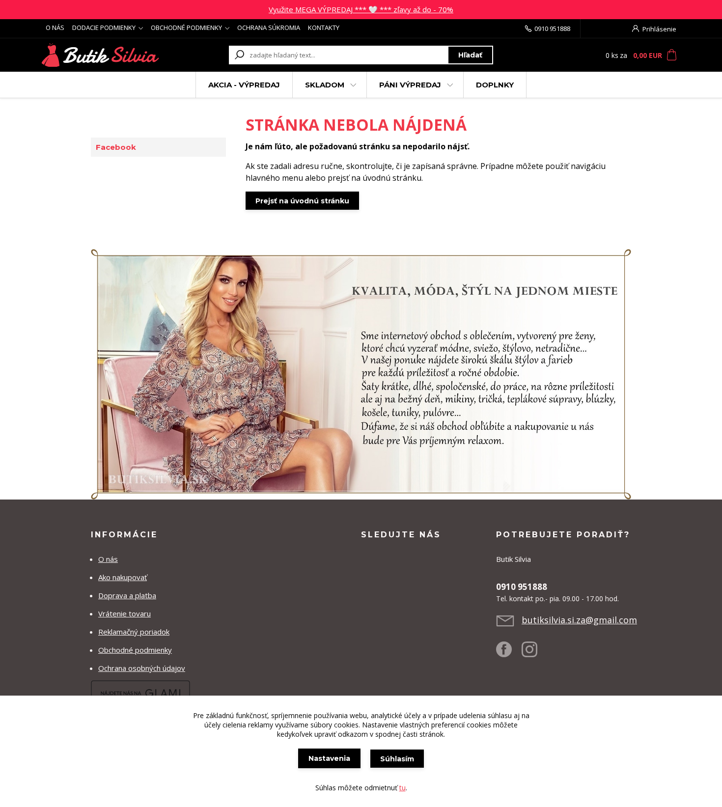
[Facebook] (509, 653)
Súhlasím (397, 758)
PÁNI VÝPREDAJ (410, 84)
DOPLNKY (495, 84)
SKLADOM (324, 84)
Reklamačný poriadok (133, 632)
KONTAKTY (323, 27)
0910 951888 (552, 28)
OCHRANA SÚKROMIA (268, 27)
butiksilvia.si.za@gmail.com (579, 620)
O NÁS (55, 27)
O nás (108, 559)
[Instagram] (534, 653)
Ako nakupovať (122, 577)
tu (402, 787)
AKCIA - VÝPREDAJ (244, 84)
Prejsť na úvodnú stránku (302, 200)
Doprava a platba (127, 595)
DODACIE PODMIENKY (104, 27)
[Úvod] (102, 55)
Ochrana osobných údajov (141, 668)
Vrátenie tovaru (124, 613)
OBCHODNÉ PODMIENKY (186, 27)
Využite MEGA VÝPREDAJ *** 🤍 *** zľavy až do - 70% (361, 9)
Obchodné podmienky (135, 650)
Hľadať (470, 55)
